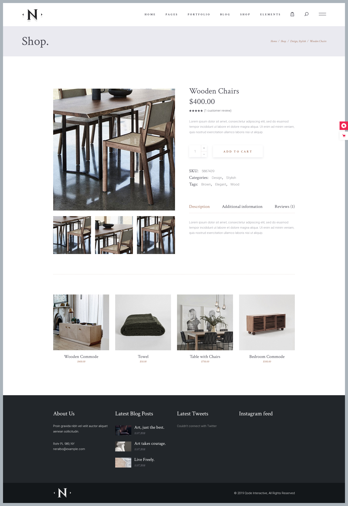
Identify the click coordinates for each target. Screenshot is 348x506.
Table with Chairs (205, 357)
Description (199, 206)
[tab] (202, 206)
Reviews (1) (285, 206)
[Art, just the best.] (123, 430)
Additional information (242, 206)
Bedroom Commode (267, 357)
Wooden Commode (81, 357)
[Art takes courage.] (123, 446)
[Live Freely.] (123, 463)
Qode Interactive (256, 493)
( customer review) (217, 110)
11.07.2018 (139, 433)
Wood (234, 184)
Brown (206, 184)
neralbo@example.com (69, 449)
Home (274, 41)
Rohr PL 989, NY (64, 444)
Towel (143, 357)
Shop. (283, 41)
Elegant (220, 184)
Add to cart (238, 151)
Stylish (302, 41)
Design (293, 41)
